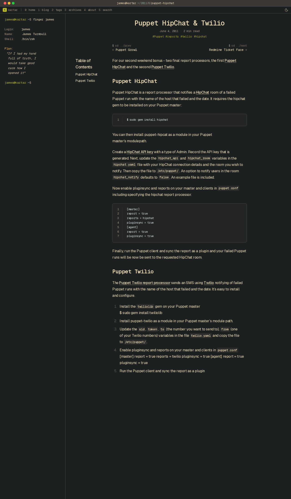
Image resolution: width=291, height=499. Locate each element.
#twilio (186, 36)
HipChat (202, 92)
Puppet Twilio (85, 80)
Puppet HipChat (86, 74)
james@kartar (126, 3)
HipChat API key (140, 152)
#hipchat (200, 36)
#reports (172, 36)
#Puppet (158, 36)
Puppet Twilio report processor (144, 283)
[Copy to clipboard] (241, 119)
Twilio (209, 283)
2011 (144, 3)
